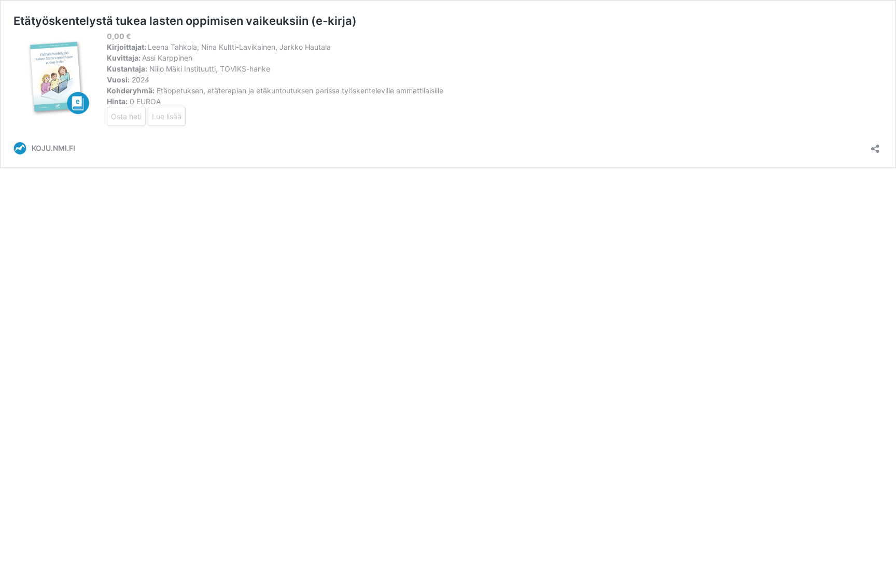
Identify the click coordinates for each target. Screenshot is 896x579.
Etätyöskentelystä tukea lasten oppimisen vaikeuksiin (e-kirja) (185, 20)
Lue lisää (166, 116)
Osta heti (126, 116)
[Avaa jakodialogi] (875, 145)
